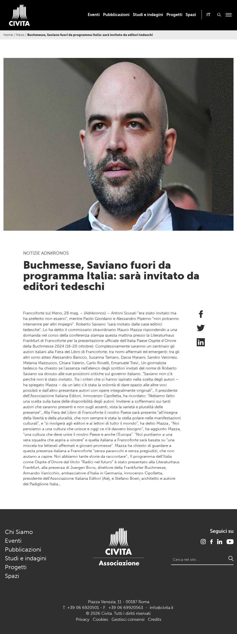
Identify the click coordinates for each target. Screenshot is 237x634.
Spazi (191, 14)
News (20, 35)
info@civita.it (161, 607)
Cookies (100, 619)
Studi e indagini (148, 14)
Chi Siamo (19, 532)
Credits (154, 619)
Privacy (82, 619)
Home (8, 35)
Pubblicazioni (116, 14)
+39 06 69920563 (125, 607)
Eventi (94, 14)
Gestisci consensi (128, 619)
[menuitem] (94, 14)
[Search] (231, 558)
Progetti (174, 14)
